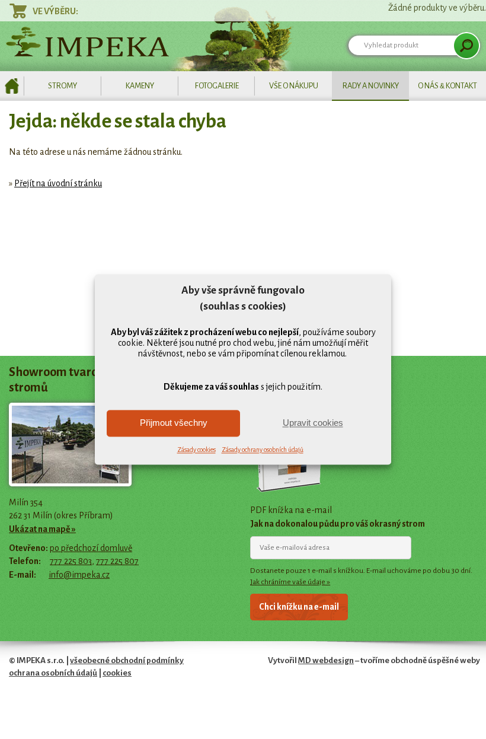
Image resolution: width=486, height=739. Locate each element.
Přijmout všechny (173, 423)
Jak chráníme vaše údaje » (290, 582)
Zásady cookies (196, 449)
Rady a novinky (371, 85)
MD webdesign (326, 660)
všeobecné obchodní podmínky (127, 660)
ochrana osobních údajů (53, 672)
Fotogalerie (217, 85)
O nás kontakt (447, 85)
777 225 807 (117, 561)
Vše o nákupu (293, 85)
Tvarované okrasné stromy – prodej (12, 86)
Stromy (62, 85)
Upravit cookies (313, 423)
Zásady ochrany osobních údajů (262, 449)
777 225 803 (71, 561)
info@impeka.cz (79, 574)
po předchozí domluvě (91, 548)
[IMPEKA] (87, 41)
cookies (117, 672)
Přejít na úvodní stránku (58, 183)
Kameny (140, 85)
